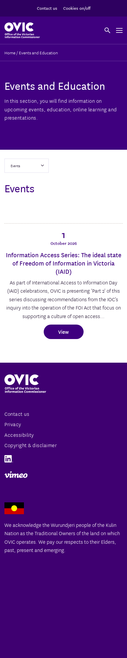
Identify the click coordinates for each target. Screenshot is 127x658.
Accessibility (19, 434)
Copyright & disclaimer (30, 445)
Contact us (47, 8)
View (63, 331)
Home (9, 52)
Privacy (12, 424)
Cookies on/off (76, 8)
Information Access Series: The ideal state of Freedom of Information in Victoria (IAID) (63, 263)
